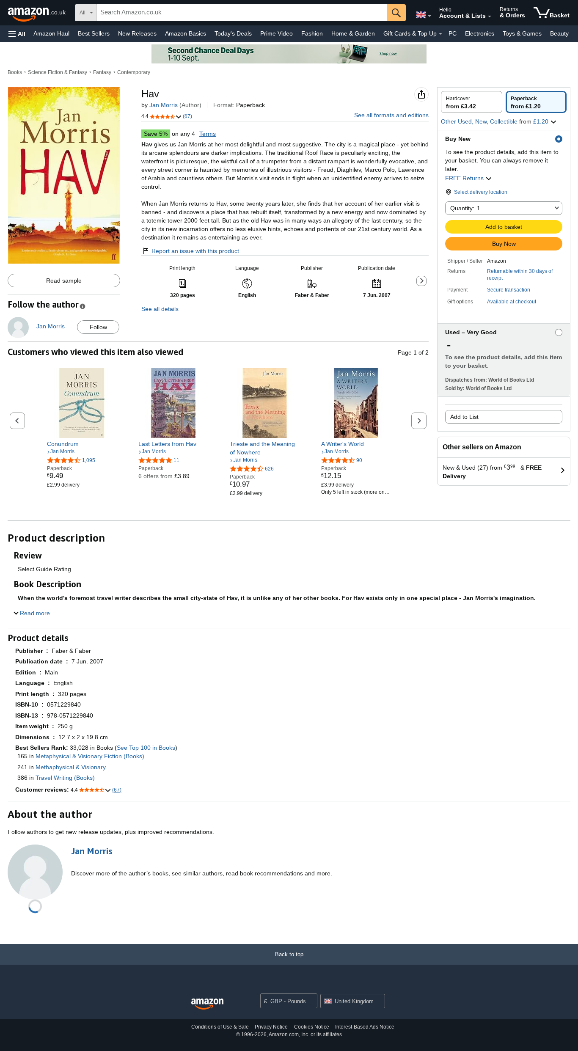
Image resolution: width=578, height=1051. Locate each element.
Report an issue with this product (195, 251)
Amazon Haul (51, 33)
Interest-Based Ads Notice (364, 1027)
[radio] (471, 102)
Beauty (559, 33)
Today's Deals (233, 33)
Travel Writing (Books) (65, 777)
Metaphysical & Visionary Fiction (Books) (90, 756)
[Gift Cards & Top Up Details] (440, 34)
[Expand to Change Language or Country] (429, 16)
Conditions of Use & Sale (220, 1027)
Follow (98, 327)
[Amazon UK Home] (207, 1004)
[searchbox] (242, 13)
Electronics (479, 33)
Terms (207, 133)
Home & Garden (353, 33)
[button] (17, 33)
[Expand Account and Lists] (489, 16)
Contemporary (133, 72)
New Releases (137, 33)
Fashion (312, 33)
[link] (82, 444)
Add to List (464, 416)
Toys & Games (522, 33)
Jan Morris (163, 105)
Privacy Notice (271, 1027)
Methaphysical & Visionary (71, 767)
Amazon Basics (185, 33)
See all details (160, 308)
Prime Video (276, 33)
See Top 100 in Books (146, 747)
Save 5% (156, 133)
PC (453, 33)
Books (15, 72)
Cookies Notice (311, 1027)
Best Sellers (94, 33)
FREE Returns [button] (465, 178)
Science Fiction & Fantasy (57, 72)
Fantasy (102, 72)
